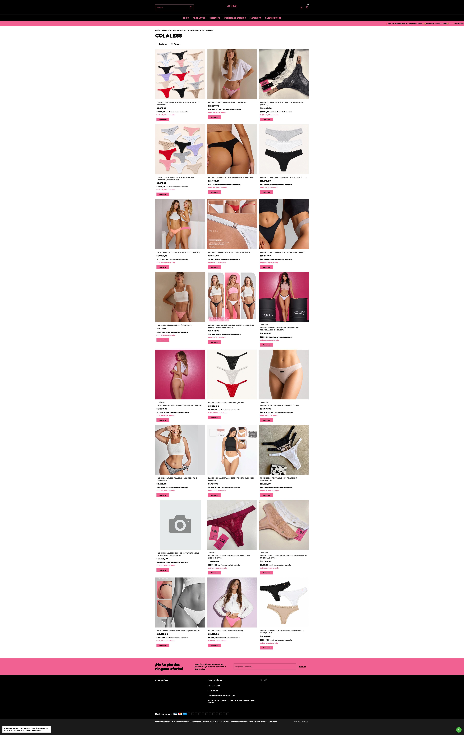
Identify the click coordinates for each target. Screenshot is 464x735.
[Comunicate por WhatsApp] (459, 730)
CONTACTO (214, 17)
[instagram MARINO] (261, 680)
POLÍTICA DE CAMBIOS (235, 17)
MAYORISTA (255, 17)
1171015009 (213, 690)
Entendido (36, 730)
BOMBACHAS (197, 30)
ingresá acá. (248, 721)
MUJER (165, 30)
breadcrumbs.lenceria (179, 30)
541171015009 (214, 686)
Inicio (157, 30)
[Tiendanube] (301, 721)
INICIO (186, 17)
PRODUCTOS (199, 17)
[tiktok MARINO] (265, 680)
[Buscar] (191, 7)
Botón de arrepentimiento (266, 721)
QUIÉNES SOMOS (273, 17)
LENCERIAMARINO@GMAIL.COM (221, 695)
